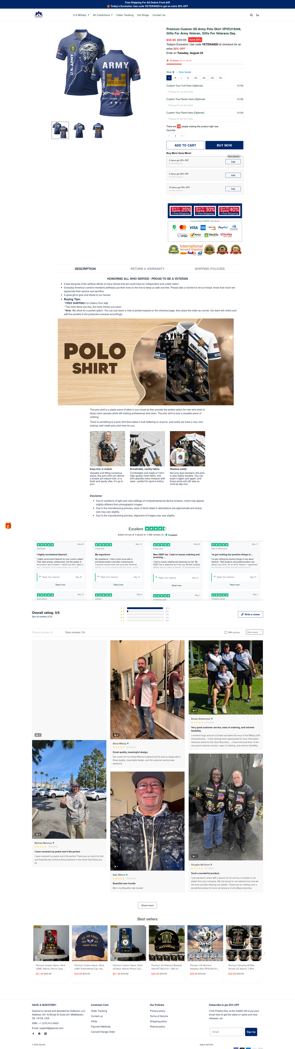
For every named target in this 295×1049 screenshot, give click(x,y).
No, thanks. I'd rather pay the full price (177, 565)
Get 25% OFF (177, 554)
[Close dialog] (203, 480)
